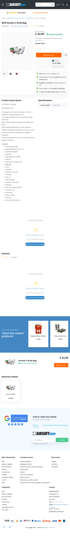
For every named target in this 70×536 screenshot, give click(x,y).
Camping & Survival (12, 18)
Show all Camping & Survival (19, 26)
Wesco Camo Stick (60, 336)
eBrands (46, 527)
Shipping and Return (26, 464)
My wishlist (55, 467)
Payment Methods (25, 461)
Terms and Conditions (26, 475)
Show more (38, 40)
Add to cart (50, 55)
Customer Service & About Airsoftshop (31, 467)
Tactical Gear (5, 472)
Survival (22, 18)
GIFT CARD (5, 510)
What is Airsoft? (24, 477)
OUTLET (4, 480)
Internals (4, 469)
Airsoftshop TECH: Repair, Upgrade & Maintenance (35, 482)
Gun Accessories (6, 467)
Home (3, 18)
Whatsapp (64, 425)
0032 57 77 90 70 (35, 426)
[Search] (52, 5)
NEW (3, 482)
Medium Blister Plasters (38, 336)
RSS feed (52, 527)
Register (54, 461)
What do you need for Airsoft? (29, 480)
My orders (55, 464)
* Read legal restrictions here (40, 443)
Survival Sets (29, 18)
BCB (7, 26)
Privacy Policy (24, 469)
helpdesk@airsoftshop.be (52, 425)
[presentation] (6, 51)
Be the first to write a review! (35, 244)
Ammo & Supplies (7, 464)
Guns (3, 461)
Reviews (22, 472)
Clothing (4, 475)
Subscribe (62, 440)
